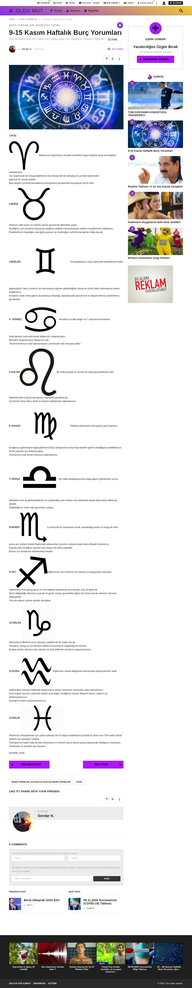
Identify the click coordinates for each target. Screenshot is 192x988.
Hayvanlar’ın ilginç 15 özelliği (23, 968)
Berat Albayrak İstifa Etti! (42, 900)
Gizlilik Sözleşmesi (20, 983)
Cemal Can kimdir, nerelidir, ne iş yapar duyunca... (110, 969)
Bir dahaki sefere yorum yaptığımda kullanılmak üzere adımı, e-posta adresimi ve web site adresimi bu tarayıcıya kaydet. (66, 869)
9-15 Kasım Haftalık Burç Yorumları (150, 150)
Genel (56, 25)
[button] (156, 3)
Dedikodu (42, 25)
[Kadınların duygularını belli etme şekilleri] (155, 205)
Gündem (45, 2)
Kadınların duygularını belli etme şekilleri (154, 222)
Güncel (75, 10)
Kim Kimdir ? (113, 3)
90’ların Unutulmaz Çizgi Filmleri (149, 257)
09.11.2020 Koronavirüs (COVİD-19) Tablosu (100, 901)
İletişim (52, 983)
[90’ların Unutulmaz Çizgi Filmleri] (155, 241)
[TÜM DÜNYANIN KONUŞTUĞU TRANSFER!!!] (155, 95)
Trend (58, 10)
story (79, 782)
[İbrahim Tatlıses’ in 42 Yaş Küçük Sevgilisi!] (155, 170)
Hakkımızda (39, 983)
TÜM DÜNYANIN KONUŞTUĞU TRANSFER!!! (147, 114)
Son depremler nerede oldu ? (52, 968)
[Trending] (120, 25)
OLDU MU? (29, 10)
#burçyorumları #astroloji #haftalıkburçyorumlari (40, 782)
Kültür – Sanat (91, 3)
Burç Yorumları (21, 25)
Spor (59, 3)
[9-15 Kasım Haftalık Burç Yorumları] (155, 134)
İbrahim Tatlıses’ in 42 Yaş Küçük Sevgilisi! (155, 186)
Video (131, 3)
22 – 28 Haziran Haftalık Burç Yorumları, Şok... (169, 968)
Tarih (72, 3)
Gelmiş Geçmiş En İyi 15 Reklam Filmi (81, 968)
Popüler (93, 10)
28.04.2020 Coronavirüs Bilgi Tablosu (140, 968)
